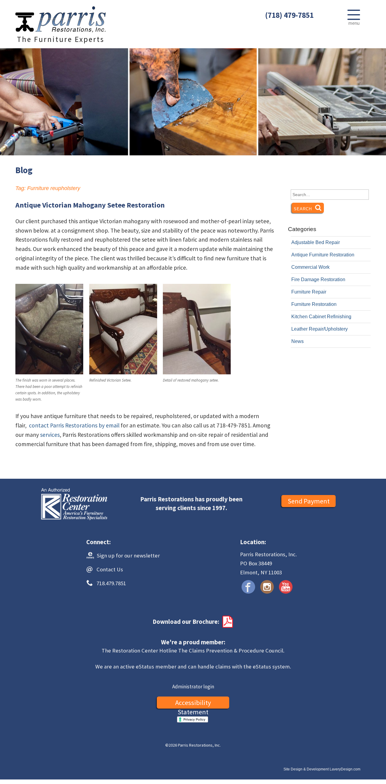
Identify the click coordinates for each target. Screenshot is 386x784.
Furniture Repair (308, 291)
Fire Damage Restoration (318, 279)
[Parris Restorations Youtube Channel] (286, 587)
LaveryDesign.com (345, 769)
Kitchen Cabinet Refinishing (321, 316)
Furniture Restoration (314, 304)
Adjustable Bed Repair (315, 242)
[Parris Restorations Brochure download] (227, 621)
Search (309, 208)
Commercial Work (310, 267)
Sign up (128, 555)
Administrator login (193, 686)
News (297, 341)
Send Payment (309, 501)
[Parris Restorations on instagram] (267, 587)
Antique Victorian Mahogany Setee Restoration (90, 205)
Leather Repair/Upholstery (319, 329)
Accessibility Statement (193, 703)
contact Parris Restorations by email (74, 425)
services (50, 434)
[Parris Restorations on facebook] (248, 587)
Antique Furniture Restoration (322, 254)
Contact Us (109, 569)
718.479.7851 (111, 583)
